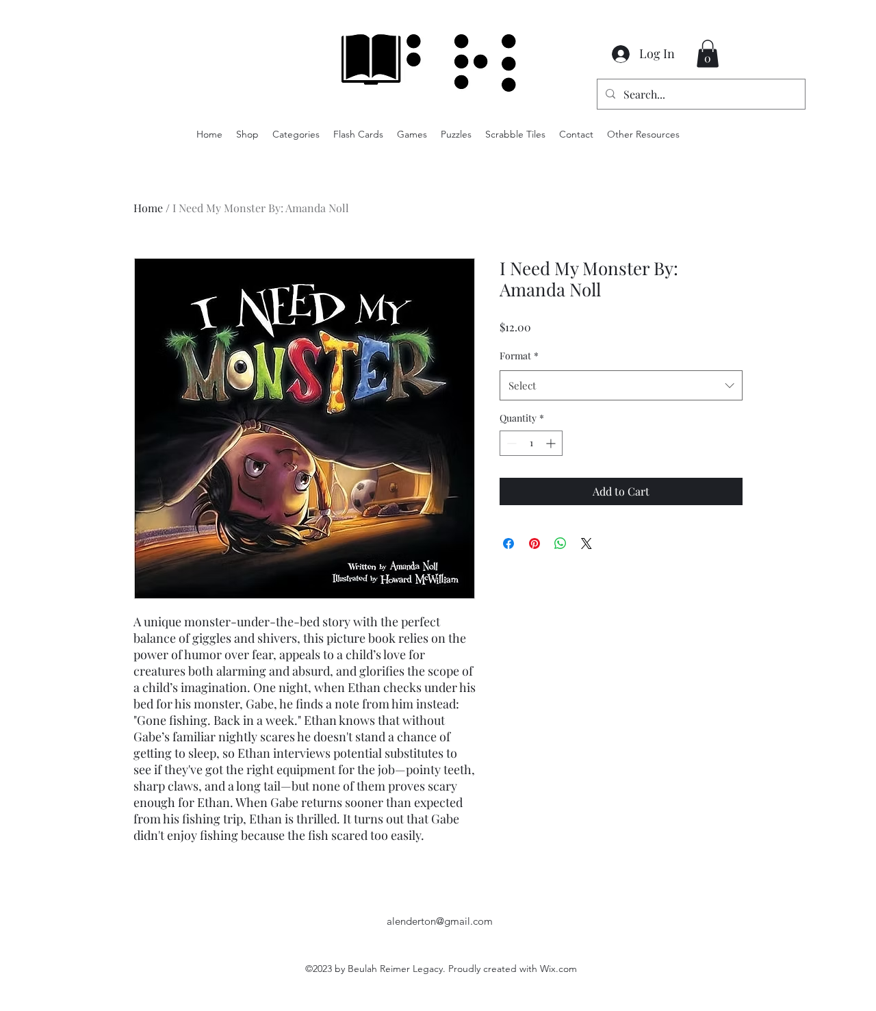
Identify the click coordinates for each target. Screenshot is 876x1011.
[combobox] (621, 385)
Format (519, 355)
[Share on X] (586, 543)
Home (148, 208)
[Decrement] (510, 443)
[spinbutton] (531, 443)
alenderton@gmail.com (440, 920)
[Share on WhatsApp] (560, 543)
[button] (707, 54)
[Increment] (552, 443)
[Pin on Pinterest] (534, 543)
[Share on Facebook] (508, 543)
